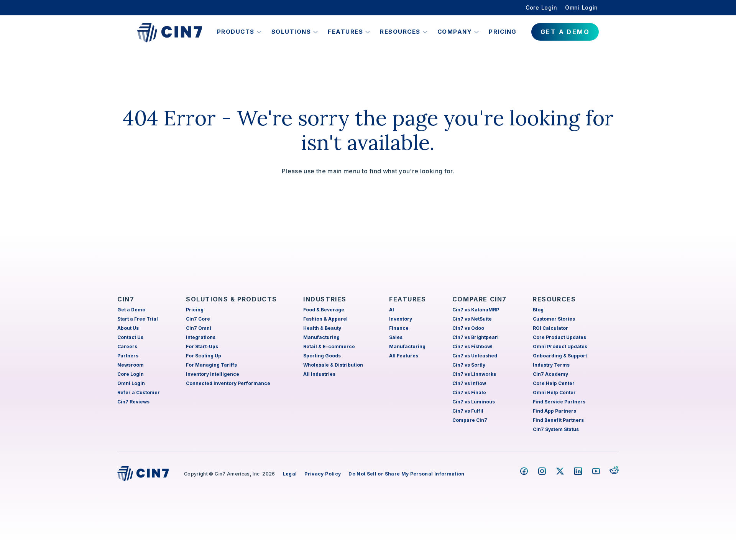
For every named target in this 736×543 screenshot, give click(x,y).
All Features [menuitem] (403, 356)
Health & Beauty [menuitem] (322, 328)
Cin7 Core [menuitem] (198, 319)
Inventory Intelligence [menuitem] (212, 374)
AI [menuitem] (391, 310)
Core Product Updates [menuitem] (559, 337)
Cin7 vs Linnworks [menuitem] (474, 374)
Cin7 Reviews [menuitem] (133, 402)
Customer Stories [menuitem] (554, 319)
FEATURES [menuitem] (407, 299)
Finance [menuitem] (399, 328)
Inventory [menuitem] (400, 319)
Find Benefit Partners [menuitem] (558, 420)
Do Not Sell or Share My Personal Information (406, 474)
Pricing (503, 31)
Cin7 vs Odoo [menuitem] (468, 328)
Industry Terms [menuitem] (551, 365)
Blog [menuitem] (538, 310)
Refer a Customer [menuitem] (138, 392)
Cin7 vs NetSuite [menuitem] (472, 319)
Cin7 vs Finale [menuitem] (469, 392)
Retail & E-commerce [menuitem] (329, 346)
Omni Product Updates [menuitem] (560, 346)
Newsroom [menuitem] (130, 365)
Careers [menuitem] (127, 346)
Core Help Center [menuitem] (554, 383)
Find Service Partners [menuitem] (559, 402)
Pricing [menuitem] (195, 310)
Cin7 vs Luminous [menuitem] (473, 402)
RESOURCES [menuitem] (554, 299)
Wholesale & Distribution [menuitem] (333, 365)
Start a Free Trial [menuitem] (137, 319)
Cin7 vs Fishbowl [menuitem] (472, 346)
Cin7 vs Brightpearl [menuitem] (475, 337)
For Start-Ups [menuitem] (202, 346)
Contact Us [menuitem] (130, 337)
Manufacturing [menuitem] (321, 337)
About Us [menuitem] (128, 328)
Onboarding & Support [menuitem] (560, 356)
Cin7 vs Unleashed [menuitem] (474, 356)
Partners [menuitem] (127, 356)
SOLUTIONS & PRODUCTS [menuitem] (231, 299)
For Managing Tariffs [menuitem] (211, 365)
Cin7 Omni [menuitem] (198, 328)
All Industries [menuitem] (319, 374)
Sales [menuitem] (395, 337)
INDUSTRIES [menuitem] (325, 299)
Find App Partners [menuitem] (554, 411)
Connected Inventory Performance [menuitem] (228, 383)
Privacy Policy (322, 474)
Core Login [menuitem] (541, 7)
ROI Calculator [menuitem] (550, 328)
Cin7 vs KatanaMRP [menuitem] (475, 310)
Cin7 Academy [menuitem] (550, 374)
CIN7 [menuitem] (125, 299)
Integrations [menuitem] (200, 337)
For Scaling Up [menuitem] (203, 356)
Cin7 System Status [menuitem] (556, 429)
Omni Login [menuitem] (581, 7)
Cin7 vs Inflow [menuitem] (469, 383)
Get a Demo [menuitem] (131, 310)
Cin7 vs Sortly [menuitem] (468, 365)
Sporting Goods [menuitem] (322, 356)
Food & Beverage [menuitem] (323, 310)
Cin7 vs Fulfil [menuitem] (467, 411)
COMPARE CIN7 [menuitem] (479, 299)
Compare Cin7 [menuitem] (469, 420)
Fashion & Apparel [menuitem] (325, 319)
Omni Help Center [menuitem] (554, 392)
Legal (290, 474)
